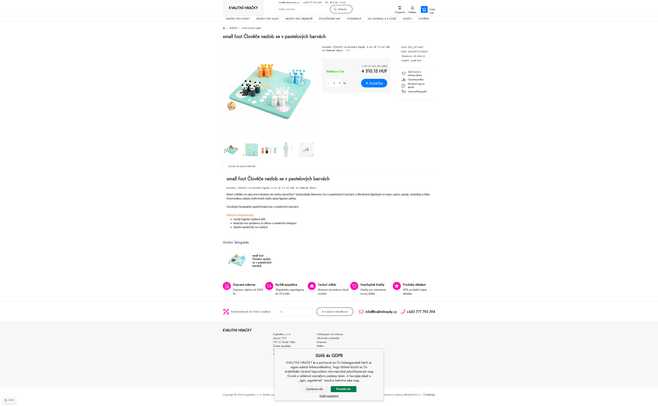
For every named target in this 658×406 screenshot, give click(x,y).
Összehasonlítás (415, 79)
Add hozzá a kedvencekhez (415, 73)
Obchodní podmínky (328, 338)
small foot (416, 60)
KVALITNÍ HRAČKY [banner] (243, 7)
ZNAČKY (233, 28)
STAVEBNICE (354, 19)
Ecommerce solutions (391, 395)
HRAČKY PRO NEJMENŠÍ (298, 19)
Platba (320, 346)
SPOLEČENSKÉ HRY (330, 19)
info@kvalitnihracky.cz (289, 2)
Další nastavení (329, 396)
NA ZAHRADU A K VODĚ (382, 19)
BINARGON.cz (412, 395)
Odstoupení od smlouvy (330, 334)
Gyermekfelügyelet (417, 91)
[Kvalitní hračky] (224, 28)
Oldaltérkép (429, 395)
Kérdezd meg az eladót (416, 85)
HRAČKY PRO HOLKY (238, 19)
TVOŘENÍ (423, 19)
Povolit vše (343, 389)
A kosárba (374, 83)
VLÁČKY (407, 19)
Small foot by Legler (251, 28)
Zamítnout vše (314, 389)
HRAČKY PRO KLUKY (267, 19)
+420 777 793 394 (312, 2)
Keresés (342, 9)
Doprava (321, 342)
